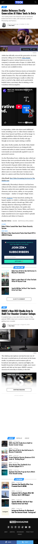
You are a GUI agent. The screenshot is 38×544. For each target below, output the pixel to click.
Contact (20, 534)
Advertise (12, 532)
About (6, 532)
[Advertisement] (19, 415)
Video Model (26, 58)
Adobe (15, 221)
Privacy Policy (29, 532)
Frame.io (10, 198)
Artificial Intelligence (26, 221)
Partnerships (20, 532)
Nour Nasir (11, 25)
